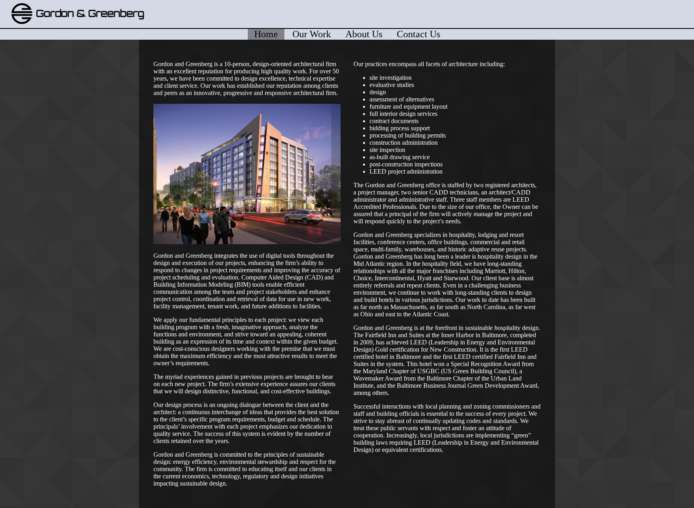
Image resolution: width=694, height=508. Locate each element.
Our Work (311, 34)
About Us (363, 34)
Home (266, 34)
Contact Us (418, 34)
